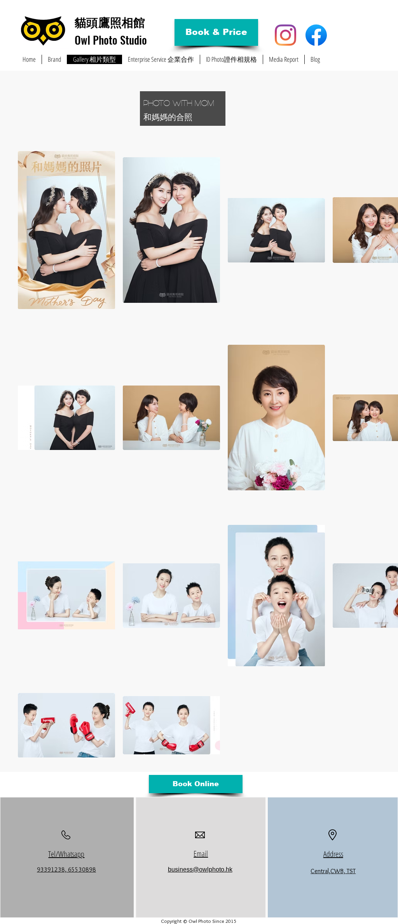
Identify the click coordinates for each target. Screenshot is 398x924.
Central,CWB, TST (333, 871)
